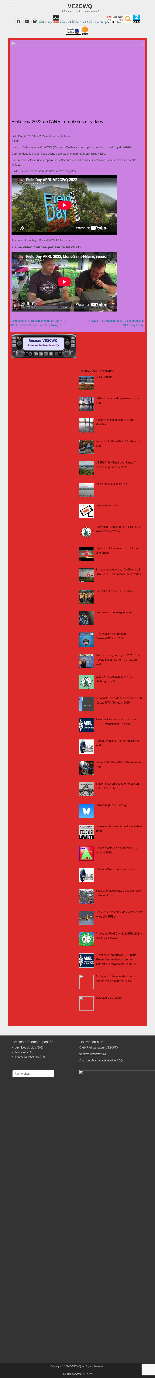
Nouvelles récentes (27, 1056)
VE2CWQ (80, 6)
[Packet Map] (97, 22)
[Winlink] (65, 22)
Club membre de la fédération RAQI (101, 1060)
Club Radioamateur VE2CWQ (77, 1374)
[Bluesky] (45, 22)
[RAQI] (55, 22)
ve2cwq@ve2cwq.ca (92, 1054)
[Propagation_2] (73, 34)
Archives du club (25, 1047)
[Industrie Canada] (115, 22)
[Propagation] (136, 22)
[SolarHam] (84, 34)
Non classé (22, 1052)
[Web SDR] (80, 22)
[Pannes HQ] (127, 22)
